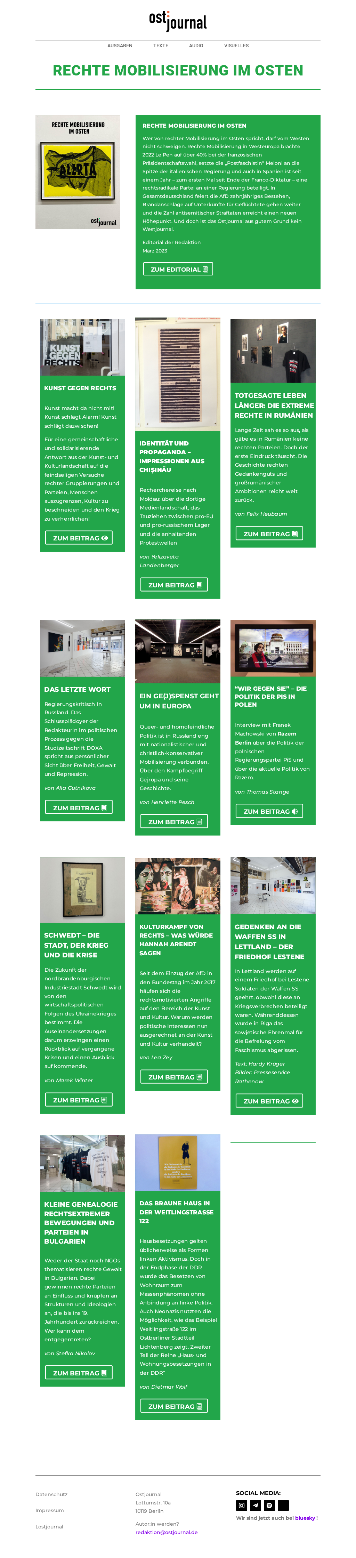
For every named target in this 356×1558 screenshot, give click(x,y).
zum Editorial (176, 269)
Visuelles (236, 45)
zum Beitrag (172, 585)
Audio (196, 45)
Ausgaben (119, 45)
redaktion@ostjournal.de (167, 1532)
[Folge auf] (283, 1505)
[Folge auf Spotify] (269, 1505)
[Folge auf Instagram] (241, 1505)
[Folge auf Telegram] (255, 1505)
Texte (160, 45)
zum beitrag (77, 538)
